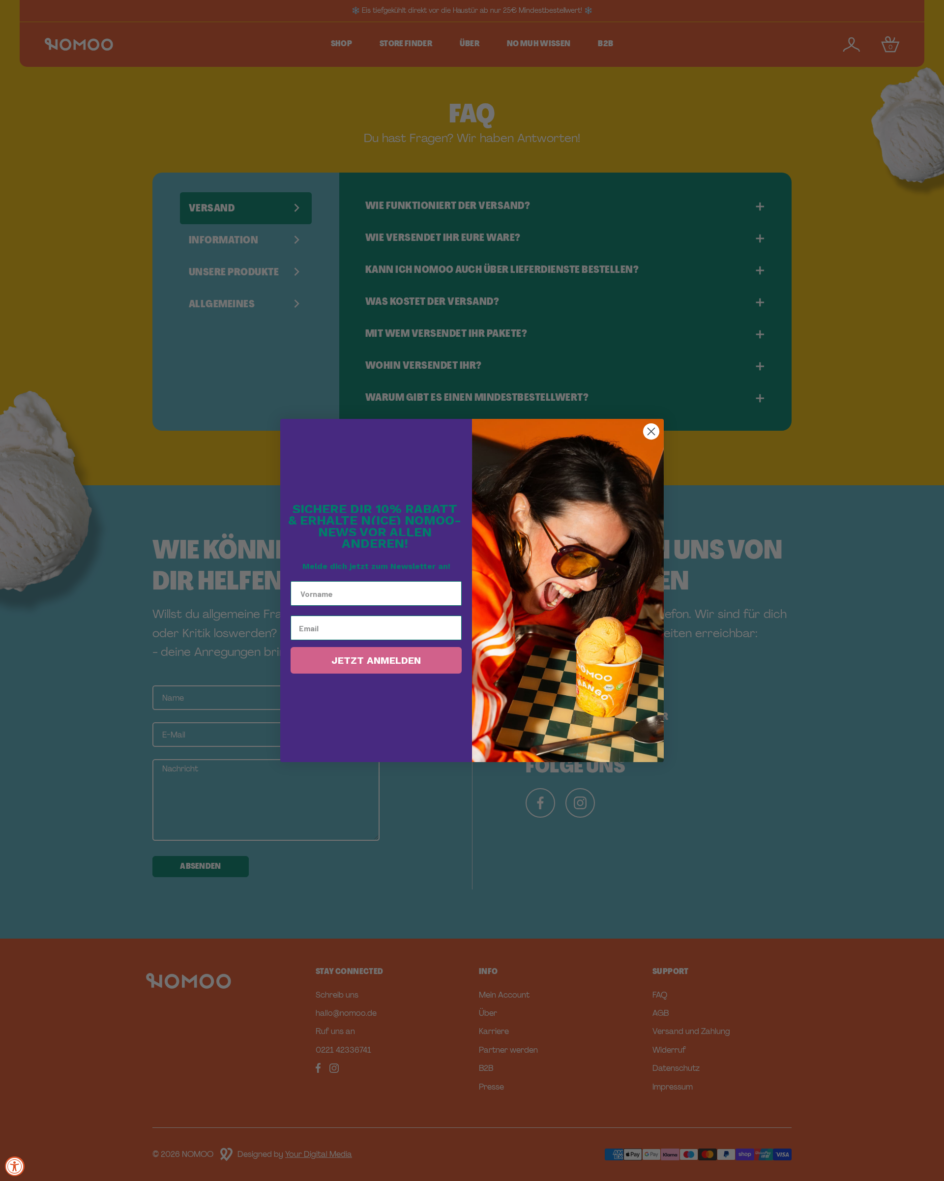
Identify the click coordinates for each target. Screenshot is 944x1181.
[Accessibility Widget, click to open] (15, 1166)
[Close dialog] (651, 431)
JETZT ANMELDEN (376, 660)
